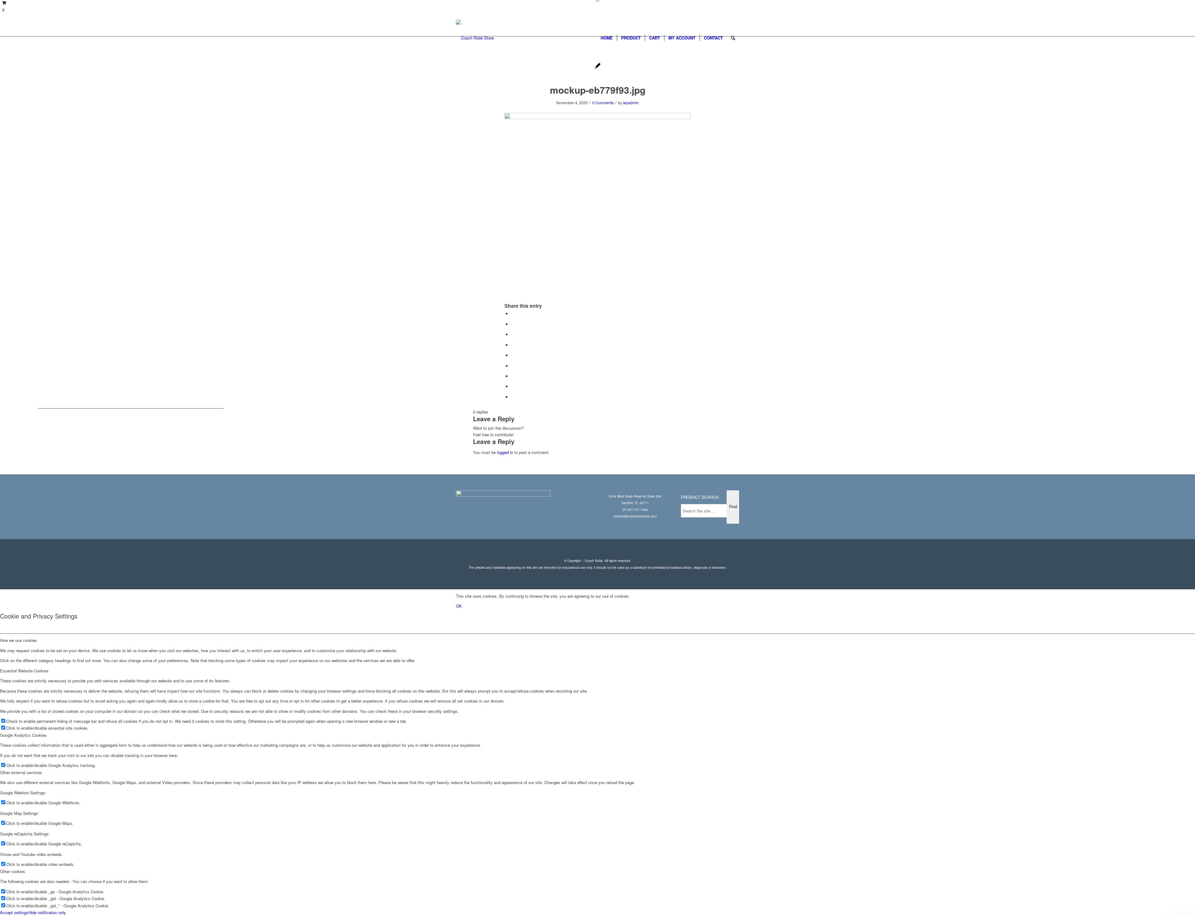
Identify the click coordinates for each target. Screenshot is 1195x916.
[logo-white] (475, 38)
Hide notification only (47, 912)
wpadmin (631, 102)
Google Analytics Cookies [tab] (23, 735)
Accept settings (14, 912)
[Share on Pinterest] (513, 344)
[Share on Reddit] (513, 386)
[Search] (733, 38)
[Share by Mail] (513, 396)
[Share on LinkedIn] (513, 355)
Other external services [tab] (21, 772)
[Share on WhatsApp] (513, 334)
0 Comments (603, 102)
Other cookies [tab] (12, 871)
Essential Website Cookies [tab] (24, 671)
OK (459, 606)
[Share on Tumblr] (513, 365)
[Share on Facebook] (513, 313)
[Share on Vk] (513, 375)
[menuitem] (607, 38)
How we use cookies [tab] (18, 640)
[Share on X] (513, 323)
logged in (505, 452)
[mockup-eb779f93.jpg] (597, 66)
